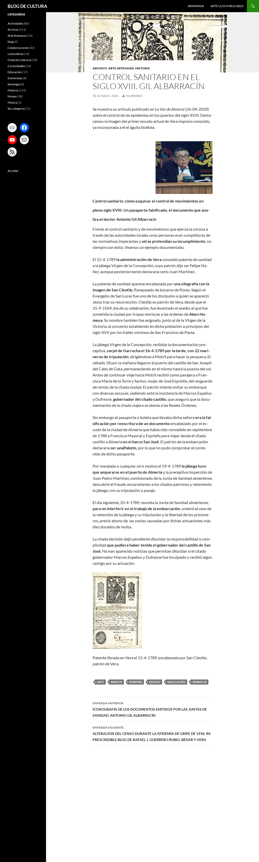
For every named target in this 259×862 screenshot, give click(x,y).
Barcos (116, 682)
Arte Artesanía (121, 68)
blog (10, 42)
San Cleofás (176, 682)
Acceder (13, 171)
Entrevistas (15, 78)
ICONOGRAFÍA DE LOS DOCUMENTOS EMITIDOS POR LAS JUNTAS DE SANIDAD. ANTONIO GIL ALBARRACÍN (150, 709)
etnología (14, 84)
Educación (15, 72)
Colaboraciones (18, 48)
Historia (142, 68)
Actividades (15, 23)
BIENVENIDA (196, 6)
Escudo (154, 682)
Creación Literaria (19, 60)
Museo (12, 96)
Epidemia (135, 682)
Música (12, 102)
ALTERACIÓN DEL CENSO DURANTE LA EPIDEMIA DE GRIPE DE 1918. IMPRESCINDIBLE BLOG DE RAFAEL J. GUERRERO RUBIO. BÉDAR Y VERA (152, 734)
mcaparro (133, 96)
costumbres (15, 54)
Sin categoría (16, 108)
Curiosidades (16, 66)
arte (100, 682)
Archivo (100, 68)
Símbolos (199, 682)
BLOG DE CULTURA (27, 6)
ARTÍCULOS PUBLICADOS (227, 6)
